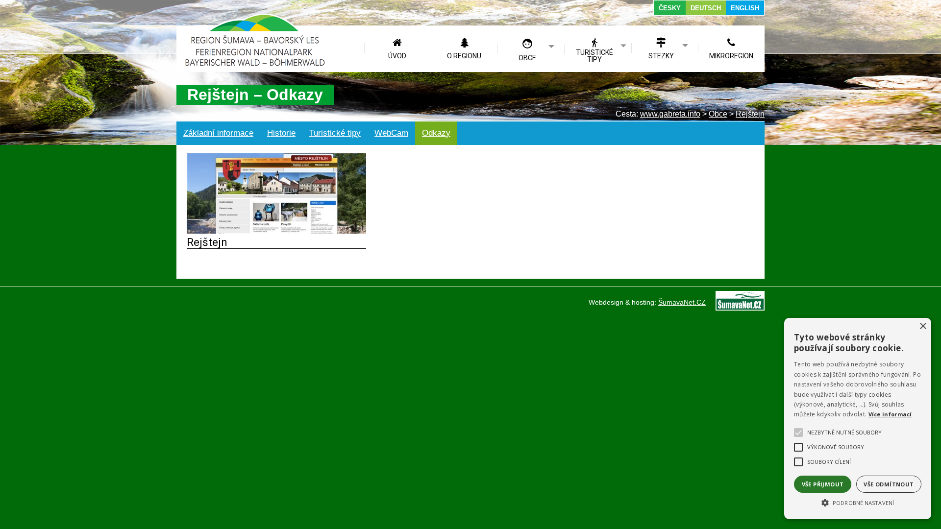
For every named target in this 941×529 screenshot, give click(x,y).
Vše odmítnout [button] (889, 484)
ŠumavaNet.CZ (682, 302)
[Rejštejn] (276, 231)
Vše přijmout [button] (823, 484)
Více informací (890, 414)
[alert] (857, 418)
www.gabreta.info (670, 114)
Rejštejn (207, 242)
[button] (857, 502)
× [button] (922, 326)
